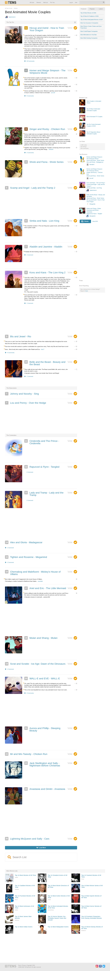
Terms (19, 965)
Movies (16, 8)
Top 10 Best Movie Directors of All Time (58, 886)
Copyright (29, 965)
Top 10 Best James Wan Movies (23, 917)
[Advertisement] (41, 113)
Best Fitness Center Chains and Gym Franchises (91, 27)
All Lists (32, 2)
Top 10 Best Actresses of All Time (24, 907)
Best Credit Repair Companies (89, 31)
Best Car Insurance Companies (89, 23)
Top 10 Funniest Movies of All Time (25, 896)
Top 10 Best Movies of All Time (25, 875)
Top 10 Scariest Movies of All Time (91, 876)
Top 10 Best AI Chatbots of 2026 (89, 16)
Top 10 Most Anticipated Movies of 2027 (92, 19)
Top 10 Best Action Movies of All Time (59, 896)
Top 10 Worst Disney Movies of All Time (92, 927)
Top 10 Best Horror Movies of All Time (91, 907)
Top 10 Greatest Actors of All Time (57, 876)
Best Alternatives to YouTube (89, 34)
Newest (39, 2)
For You (52, 2)
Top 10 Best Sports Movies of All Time (91, 896)
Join (76, 2)
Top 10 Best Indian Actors (23, 927)
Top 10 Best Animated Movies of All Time (58, 907)
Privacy (24, 965)
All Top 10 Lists (8, 8)
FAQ (34, 965)
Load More (41, 847)
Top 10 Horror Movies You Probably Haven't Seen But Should (57, 918)
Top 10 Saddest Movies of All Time (25, 886)
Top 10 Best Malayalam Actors (58, 927)
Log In (71, 2)
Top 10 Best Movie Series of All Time (92, 886)
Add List (45, 2)
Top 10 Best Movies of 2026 (88, 13)
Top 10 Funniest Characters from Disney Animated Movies (91, 917)
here (86, 291)
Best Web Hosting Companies (89, 38)
